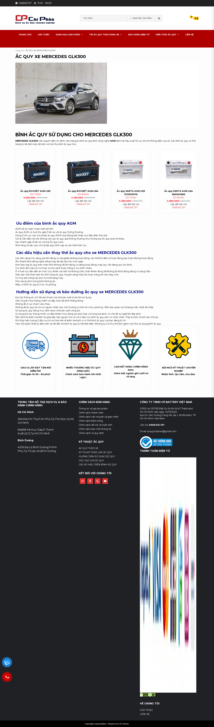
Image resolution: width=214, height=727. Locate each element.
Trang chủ (19, 50)
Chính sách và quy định (91, 433)
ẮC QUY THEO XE (88, 448)
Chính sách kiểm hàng (91, 420)
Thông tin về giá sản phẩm (93, 408)
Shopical (112, 724)
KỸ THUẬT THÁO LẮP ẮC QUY (95, 452)
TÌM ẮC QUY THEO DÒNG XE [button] (104, 34)
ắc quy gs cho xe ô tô (144, 28)
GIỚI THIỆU (44, 34)
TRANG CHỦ (24, 34)
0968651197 (25, 3)
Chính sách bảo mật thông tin (95, 429)
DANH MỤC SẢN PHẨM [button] (68, 34)
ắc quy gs (89, 28)
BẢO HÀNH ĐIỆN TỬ (138, 34)
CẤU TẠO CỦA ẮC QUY (91, 460)
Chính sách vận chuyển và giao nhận (98, 416)
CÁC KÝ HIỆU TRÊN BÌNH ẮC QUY (98, 464)
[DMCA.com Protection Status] (147, 694)
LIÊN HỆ (189, 34)
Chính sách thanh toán (91, 412)
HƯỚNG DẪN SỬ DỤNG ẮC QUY (97, 456)
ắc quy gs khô (105, 28)
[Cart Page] (189, 18)
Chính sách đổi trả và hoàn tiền (95, 424)
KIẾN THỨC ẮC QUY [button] (166, 34)
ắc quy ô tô (122, 28)
